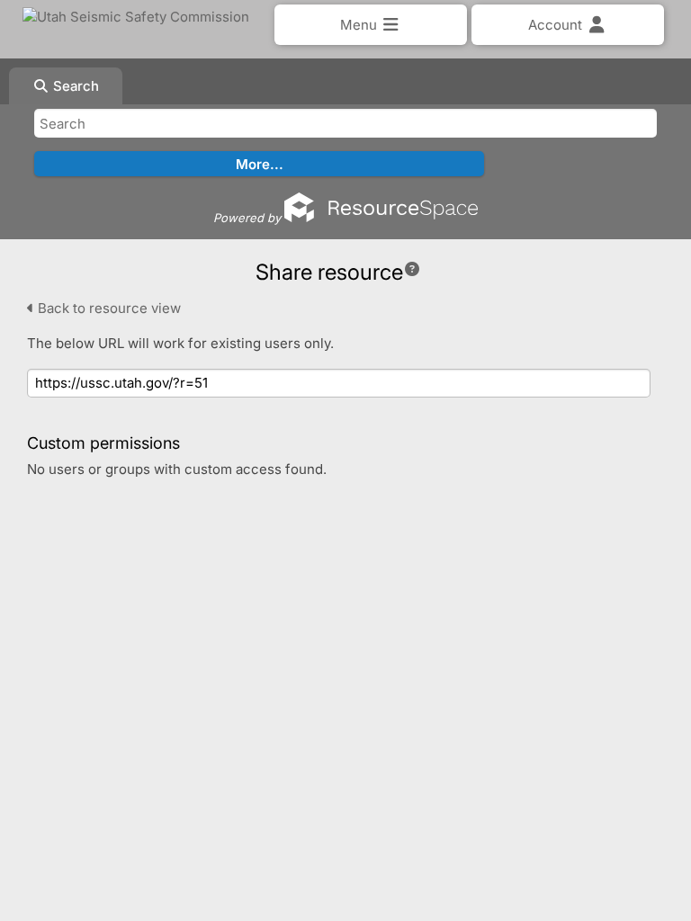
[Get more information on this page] (412, 269)
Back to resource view (107, 308)
